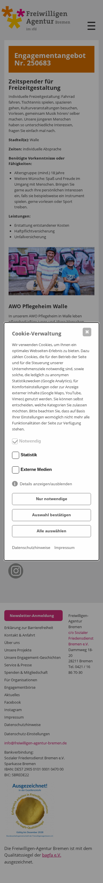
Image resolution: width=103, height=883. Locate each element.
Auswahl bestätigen (51, 515)
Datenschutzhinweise (31, 547)
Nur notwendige (51, 498)
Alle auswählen (51, 531)
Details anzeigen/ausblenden (46, 484)
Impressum (64, 547)
